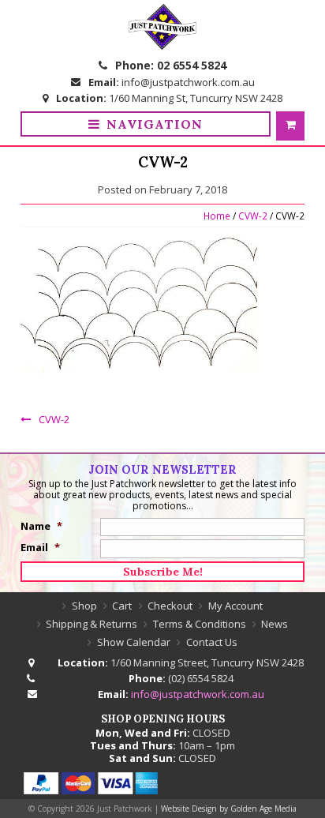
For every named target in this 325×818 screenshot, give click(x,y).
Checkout (170, 605)
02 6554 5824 (191, 65)
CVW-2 (252, 215)
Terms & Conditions (199, 624)
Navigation (154, 124)
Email (40, 547)
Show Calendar (133, 642)
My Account (235, 605)
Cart (122, 605)
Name (41, 526)
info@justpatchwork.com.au (188, 82)
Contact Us (211, 642)
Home (217, 215)
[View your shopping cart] (290, 126)
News (274, 624)
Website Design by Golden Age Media (229, 808)
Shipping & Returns (91, 624)
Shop (84, 605)
